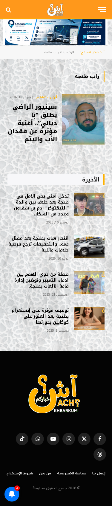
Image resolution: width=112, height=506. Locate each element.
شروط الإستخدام (20, 473)
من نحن (45, 473)
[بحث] (9, 9)
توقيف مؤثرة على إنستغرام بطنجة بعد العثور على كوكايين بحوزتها (40, 316)
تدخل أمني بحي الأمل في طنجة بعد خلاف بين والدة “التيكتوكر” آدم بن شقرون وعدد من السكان (41, 205)
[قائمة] (102, 9)
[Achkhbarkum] (56, 9)
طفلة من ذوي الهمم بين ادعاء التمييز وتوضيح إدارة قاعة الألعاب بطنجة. (41, 280)
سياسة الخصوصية (72, 473)
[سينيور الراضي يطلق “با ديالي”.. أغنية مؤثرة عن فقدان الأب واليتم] (83, 119)
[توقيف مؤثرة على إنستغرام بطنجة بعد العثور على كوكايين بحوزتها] (89, 318)
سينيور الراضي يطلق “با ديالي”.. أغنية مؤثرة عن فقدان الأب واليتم (32, 123)
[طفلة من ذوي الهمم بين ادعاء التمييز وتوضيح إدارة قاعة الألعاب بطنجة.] (89, 282)
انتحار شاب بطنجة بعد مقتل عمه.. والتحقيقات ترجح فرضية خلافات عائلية (38, 244)
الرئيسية (68, 52)
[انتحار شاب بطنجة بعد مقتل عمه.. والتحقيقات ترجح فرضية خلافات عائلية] (89, 246)
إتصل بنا (98, 473)
